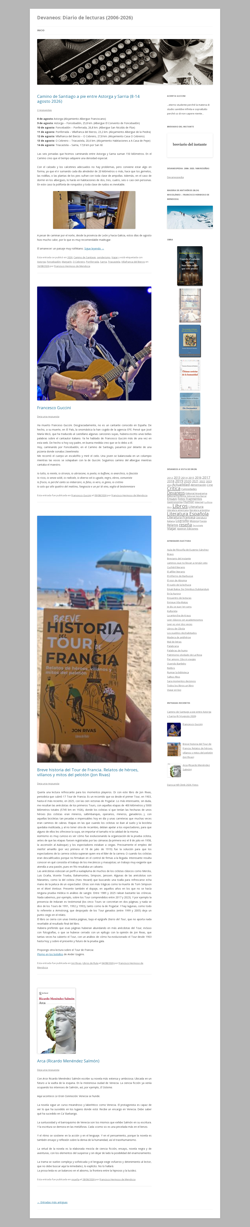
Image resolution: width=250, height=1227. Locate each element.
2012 (170, 477)
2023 (209, 481)
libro (169, 507)
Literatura (196, 507)
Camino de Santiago (85, 257)
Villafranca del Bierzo (133, 261)
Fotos (181, 499)
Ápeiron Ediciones (187, 528)
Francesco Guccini (54, 407)
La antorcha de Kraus (179, 615)
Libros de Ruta (90, 963)
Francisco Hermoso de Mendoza (72, 266)
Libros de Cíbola (176, 628)
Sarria (103, 261)
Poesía (203, 521)
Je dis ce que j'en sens (179, 606)
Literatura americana (178, 510)
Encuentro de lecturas (179, 598)
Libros (180, 506)
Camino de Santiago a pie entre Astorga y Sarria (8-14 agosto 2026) (88, 98)
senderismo (103, 257)
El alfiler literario (176, 571)
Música (194, 521)
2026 (69, 257)
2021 (195, 481)
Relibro (171, 668)
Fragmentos (194, 499)
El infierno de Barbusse (180, 576)
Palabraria (173, 646)
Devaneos (176, 492)
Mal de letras (174, 641)
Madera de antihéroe (179, 637)
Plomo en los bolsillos (50, 954)
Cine (210, 485)
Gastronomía (175, 502)
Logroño (182, 521)
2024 (169, 485)
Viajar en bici (174, 690)
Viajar (114, 257)
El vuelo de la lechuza (179, 584)
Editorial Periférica (176, 496)
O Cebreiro (79, 261)
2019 (179, 481)
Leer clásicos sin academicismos (185, 619)
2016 (198, 478)
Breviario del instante (179, 558)
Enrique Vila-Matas (177, 602)
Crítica (173, 488)
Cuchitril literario (176, 567)
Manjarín (67, 261)
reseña (75, 1179)
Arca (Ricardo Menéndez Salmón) (68, 1060)
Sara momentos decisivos (181, 681)
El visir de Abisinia (177, 580)
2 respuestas (44, 110)
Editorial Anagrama (196, 493)
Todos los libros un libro (180, 685)
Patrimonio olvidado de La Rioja (184, 654)
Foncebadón (54, 261)
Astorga (41, 261)
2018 (170, 481)
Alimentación (198, 485)
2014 (184, 477)
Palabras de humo (177, 650)
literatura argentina (199, 510)
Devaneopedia (175, 177)
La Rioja (208, 502)
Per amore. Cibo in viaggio (181, 659)
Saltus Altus (173, 676)
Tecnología (198, 525)
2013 (177, 478)
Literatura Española (188, 513)
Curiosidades (189, 489)
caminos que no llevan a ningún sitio (187, 562)
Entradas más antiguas (52, 1202)
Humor (188, 502)
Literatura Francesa (181, 517)
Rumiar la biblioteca (178, 672)
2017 (206, 477)
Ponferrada (92, 261)
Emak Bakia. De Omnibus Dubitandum (188, 589)
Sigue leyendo (94, 248)
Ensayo (172, 499)
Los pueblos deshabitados (182, 633)
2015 (191, 477)
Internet (199, 502)
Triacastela (114, 261)
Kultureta (172, 611)
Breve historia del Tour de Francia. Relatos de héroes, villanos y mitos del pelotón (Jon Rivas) (88, 772)
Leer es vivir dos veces (179, 624)
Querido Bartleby (176, 663)
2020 (187, 481)
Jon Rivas (76, 963)
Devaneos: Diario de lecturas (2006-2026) (85, 17)
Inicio (40, 30)
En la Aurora (174, 593)
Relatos (172, 525)
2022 (202, 481)
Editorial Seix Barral (196, 496)
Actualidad (181, 484)
